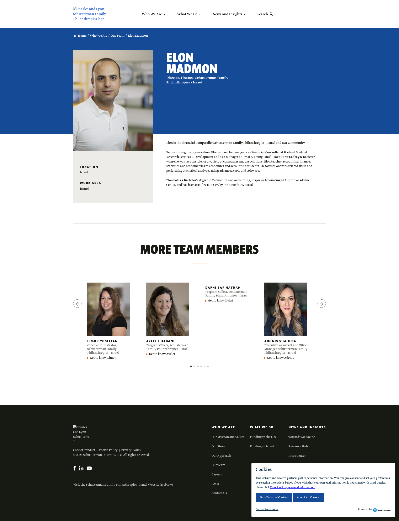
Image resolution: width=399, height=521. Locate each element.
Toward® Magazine (301, 437)
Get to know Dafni (220, 300)
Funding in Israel (262, 446)
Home (82, 36)
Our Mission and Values (228, 437)
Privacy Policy (131, 450)
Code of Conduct (84, 450)
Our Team (117, 36)
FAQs (215, 484)
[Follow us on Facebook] (74, 468)
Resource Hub (298, 446)
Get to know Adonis (280, 358)
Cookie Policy (108, 450)
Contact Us (219, 493)
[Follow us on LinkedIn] (81, 468)
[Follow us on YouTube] (89, 468)
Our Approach (221, 456)
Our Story (218, 446)
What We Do (262, 427)
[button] (191, 366)
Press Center (297, 456)
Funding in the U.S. (263, 437)
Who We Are (98, 36)
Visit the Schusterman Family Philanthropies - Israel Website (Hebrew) (123, 485)
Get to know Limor (103, 358)
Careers (217, 475)
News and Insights (307, 427)
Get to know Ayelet (162, 354)
